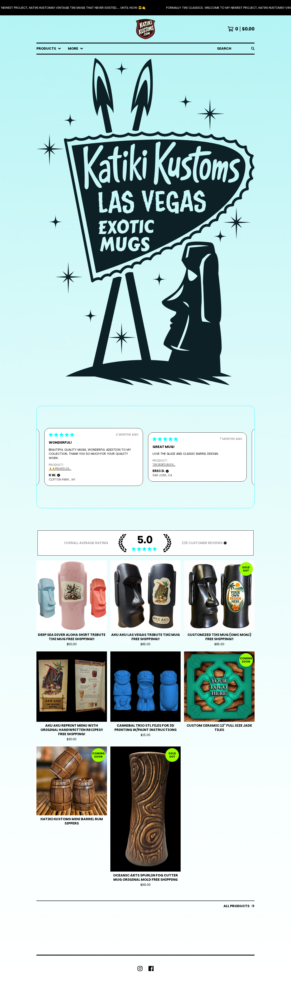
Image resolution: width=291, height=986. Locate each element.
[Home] (145, 29)
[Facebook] (151, 968)
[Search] (252, 48)
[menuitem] (48, 48)
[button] (145, 7)
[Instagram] (139, 968)
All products (236, 906)
